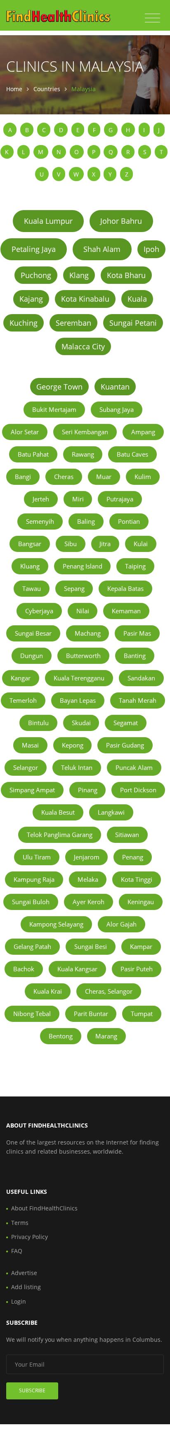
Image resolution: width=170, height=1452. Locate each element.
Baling (86, 521)
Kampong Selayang (56, 924)
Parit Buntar (91, 1013)
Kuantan (115, 387)
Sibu (70, 544)
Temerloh (23, 700)
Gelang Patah (32, 946)
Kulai (141, 544)
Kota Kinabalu (85, 299)
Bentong (61, 1036)
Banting (135, 655)
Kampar (141, 946)
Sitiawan (127, 834)
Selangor (25, 767)
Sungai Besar (33, 633)
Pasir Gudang (125, 745)
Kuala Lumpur (48, 221)
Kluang (30, 566)
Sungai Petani (133, 323)
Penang (132, 857)
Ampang (143, 432)
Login (18, 1301)
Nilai (82, 611)
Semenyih (40, 521)
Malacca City (83, 346)
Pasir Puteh (136, 969)
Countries (46, 89)
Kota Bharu (126, 275)
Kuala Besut (58, 812)
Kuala (137, 299)
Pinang (87, 790)
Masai (30, 745)
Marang (106, 1036)
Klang (79, 275)
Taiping (135, 566)
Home (14, 89)
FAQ (16, 1251)
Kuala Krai (47, 991)
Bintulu (38, 723)
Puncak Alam (134, 767)
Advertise (24, 1273)
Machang (88, 633)
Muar (103, 476)
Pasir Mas (137, 633)
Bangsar (29, 544)
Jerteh (41, 499)
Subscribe (32, 1390)
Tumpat (142, 1013)
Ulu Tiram (37, 857)
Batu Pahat (33, 454)
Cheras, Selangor (108, 991)
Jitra (105, 544)
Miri (78, 499)
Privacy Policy (29, 1237)
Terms (19, 1223)
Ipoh (151, 249)
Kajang (31, 299)
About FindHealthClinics (44, 1208)
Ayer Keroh (88, 902)
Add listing (26, 1287)
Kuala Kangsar (77, 969)
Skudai (81, 723)
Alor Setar (25, 432)
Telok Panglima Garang (59, 834)
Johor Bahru (121, 221)
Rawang (83, 454)
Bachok (23, 969)
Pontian (129, 521)
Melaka (88, 879)
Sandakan (141, 678)
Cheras (63, 476)
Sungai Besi (90, 946)
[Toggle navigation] (152, 18)
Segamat (125, 723)
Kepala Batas (125, 588)
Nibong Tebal (32, 1013)
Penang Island (82, 566)
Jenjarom (86, 857)
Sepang (74, 588)
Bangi (23, 476)
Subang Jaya (116, 409)
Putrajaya (119, 499)
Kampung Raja (34, 879)
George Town (59, 387)
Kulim (143, 476)
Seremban (73, 323)
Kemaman (126, 611)
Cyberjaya (39, 611)
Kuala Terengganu (79, 678)
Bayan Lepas (78, 700)
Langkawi (111, 812)
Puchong (36, 275)
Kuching (23, 323)
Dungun (31, 655)
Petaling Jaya (34, 249)
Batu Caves (132, 454)
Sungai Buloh (31, 902)
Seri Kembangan (85, 432)
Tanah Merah (137, 700)
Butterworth (83, 655)
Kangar (21, 678)
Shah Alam (101, 249)
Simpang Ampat (32, 790)
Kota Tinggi (136, 879)
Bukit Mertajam (54, 409)
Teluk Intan (76, 767)
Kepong (72, 745)
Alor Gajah (121, 924)
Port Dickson (138, 790)
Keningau (141, 902)
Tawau (31, 588)
